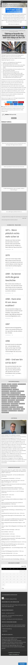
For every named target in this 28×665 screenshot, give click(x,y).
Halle (22, 394)
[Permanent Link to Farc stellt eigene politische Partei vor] (13, 201)
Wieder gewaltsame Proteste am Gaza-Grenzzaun (14, 166)
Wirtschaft (5, 412)
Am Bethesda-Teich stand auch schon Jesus (10, 513)
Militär (16, 401)
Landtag (13, 108)
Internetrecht (6, 398)
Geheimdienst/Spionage (13, 394)
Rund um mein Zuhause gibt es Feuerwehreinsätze (11, 515)
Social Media (14, 405)
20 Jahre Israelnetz (5, 534)
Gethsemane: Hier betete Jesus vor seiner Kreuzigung (12, 491)
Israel (13, 398)
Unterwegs (16, 409)
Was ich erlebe (15, 31)
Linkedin (21, 104)
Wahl (6, 111)
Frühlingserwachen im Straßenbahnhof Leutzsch (11, 541)
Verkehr (4, 410)
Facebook (15, 102)
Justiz (4, 400)
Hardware (5, 396)
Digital (13, 387)
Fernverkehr (5, 393)
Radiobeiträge (6, 405)
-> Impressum (4, 631)
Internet (12, 396)
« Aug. (2, 588)
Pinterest (21, 102)
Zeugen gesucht (4, 494)
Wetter (20, 410)
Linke (24, 30)
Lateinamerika (20, 400)
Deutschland (9, 30)
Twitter (9, 102)
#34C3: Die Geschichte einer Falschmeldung (10, 559)
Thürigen (3, 111)
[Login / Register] (26, 27)
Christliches (21, 384)
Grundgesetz (16, 24)
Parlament (18, 109)
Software (5, 407)
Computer (5, 386)
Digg (16, 104)
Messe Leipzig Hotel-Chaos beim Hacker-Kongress (11, 522)
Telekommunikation (7, 409)
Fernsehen (20, 391)
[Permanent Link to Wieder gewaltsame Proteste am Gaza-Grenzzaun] (13, 156)
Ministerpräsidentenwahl (6, 109)
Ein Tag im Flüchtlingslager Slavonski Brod (9, 551)
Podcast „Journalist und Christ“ (8, 613)
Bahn (9, 384)
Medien (10, 401)
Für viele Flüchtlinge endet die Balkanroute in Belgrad (12, 499)
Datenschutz (13, 386)
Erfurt (13, 30)
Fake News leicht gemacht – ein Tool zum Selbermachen (12, 474)
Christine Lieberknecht (14, 106)
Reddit (8, 104)
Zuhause (3, 496)
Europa (16, 30)
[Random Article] (24, 27)
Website (14, 118)
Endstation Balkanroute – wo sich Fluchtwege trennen (12, 547)
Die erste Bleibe (4, 531)
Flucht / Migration (15, 393)
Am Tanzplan (6, 599)
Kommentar (20, 30)
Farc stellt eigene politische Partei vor (14, 211)
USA (22, 409)
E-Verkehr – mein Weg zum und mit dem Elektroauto (12, 619)
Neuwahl (13, 109)
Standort (20, 407)
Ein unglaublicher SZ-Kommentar (8, 478)
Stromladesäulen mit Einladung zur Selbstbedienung (12, 509)
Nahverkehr (14, 403)
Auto (4, 384)
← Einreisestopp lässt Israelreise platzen (9, 219)
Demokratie (22, 106)
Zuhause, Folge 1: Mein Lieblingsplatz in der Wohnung (12, 526)
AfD (3, 30)
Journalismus (21, 398)
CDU (5, 30)
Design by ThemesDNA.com (14, 654)
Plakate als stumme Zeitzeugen (7, 529)
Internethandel (21, 396)
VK (12, 104)
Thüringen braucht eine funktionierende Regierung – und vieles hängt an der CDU (14, 35)
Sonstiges (13, 407)
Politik (10, 31)
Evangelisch (5, 391)
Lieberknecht (18, 108)
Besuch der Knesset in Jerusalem (8, 536)
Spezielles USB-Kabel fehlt (6, 553)
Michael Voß (11, 39)
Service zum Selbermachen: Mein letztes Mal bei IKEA (12, 555)
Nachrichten (6, 403)
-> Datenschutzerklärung (7, 628)
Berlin (14, 384)
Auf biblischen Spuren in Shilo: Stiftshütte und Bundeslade (13, 506)
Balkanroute (12, 453)
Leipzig (4, 401)
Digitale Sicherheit (7, 389)
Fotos (4, 394)
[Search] (22, 27)
